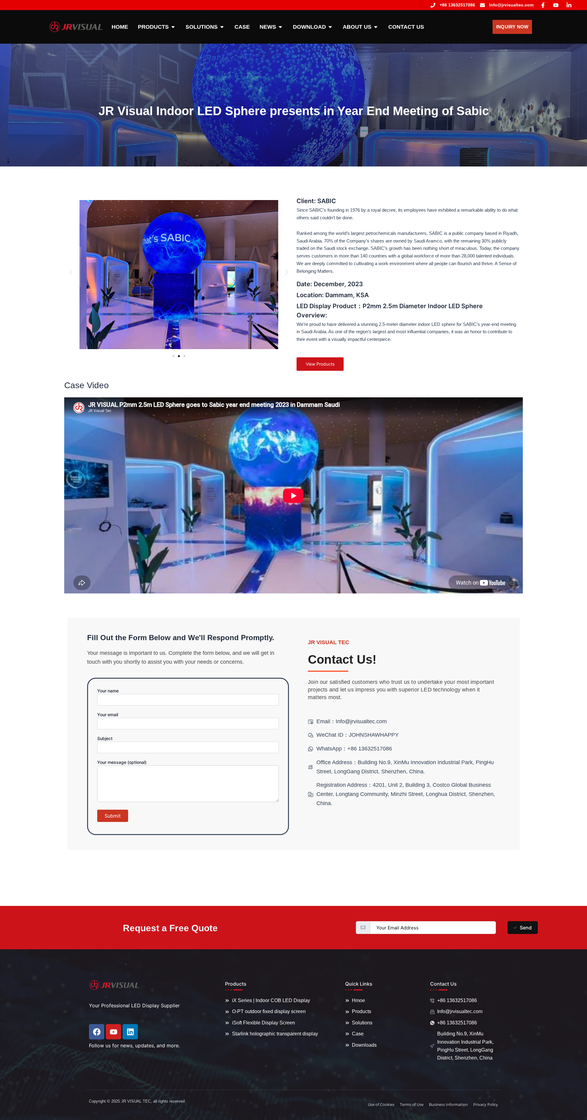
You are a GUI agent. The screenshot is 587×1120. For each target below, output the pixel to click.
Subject (105, 738)
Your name (108, 690)
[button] (71, 272)
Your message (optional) (121, 762)
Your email (107, 714)
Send (526, 928)
